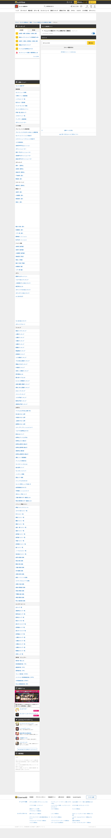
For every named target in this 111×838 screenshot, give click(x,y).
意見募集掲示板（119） (21, 664)
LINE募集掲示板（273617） (22, 680)
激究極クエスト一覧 (20, 537)
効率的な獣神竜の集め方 (21, 447)
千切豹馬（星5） (20, 175)
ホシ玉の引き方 (19, 296)
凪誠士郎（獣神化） (20, 172)
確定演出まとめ (19, 286)
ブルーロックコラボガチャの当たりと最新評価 (27, 132)
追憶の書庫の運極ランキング (22, 384)
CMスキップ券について (21, 494)
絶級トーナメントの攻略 (21, 577)
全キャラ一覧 (19, 607)
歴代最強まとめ (19, 374)
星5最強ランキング (20, 354)
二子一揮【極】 (19, 270)
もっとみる (36, 56)
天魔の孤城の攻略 (20, 567)
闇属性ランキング (20, 347)
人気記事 (21, 30)
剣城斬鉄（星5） (20, 230)
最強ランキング (54, 10)
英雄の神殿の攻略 (20, 590)
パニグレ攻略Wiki (33, 822)
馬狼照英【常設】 (20, 256)
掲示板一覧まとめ (20, 660)
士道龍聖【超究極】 (20, 253)
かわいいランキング (20, 391)
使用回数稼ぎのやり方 (21, 487)
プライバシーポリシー (41, 797)
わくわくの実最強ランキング (22, 381)
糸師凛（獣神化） (20, 169)
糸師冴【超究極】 (20, 250)
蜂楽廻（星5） (19, 179)
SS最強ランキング (20, 367)
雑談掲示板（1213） (20, 667)
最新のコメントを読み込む (69, 52)
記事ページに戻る (68, 130)
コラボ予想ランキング (21, 397)
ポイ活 (70, 2)
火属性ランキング (20, 334)
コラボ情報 (85, 10)
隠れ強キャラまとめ (20, 377)
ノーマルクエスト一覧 (21, 550)
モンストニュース (45, 10)
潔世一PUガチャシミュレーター (23, 152)
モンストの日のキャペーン (22, 109)
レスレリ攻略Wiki (55, 813)
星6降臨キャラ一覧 (20, 627)
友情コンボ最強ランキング (22, 371)
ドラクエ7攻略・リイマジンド (36, 805)
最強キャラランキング (21, 331)
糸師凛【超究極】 (20, 246)
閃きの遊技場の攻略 (20, 600)
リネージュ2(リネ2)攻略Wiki (57, 822)
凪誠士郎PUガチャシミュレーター (24, 159)
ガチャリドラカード (20, 324)
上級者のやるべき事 (20, 420)
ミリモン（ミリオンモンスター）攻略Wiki (81, 822)
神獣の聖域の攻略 (20, 597)
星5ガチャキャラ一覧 (21, 630)
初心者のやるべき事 (20, 414)
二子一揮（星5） (20, 233)
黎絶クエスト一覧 (20, 517)
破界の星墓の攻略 (20, 557)
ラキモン (73, 10)
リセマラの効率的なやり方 (22, 430)
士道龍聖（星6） (20, 195)
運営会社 (68, 797)
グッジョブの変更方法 (21, 460)
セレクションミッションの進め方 (24, 135)
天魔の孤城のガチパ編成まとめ (23, 497)
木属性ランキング (20, 341)
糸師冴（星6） (19, 192)
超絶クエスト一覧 (20, 530)
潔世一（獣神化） (20, 165)
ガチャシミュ (92, 10)
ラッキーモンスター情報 (21, 105)
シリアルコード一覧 (20, 99)
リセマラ (79, 10)
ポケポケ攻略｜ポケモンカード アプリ (80, 805)
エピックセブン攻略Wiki (56, 817)
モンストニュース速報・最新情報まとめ (28, 52)
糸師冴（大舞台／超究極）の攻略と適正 (28, 41)
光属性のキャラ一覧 (20, 647)
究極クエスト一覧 (20, 540)
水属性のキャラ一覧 (20, 640)
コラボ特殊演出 (19, 142)
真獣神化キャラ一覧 (20, 610)
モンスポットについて (21, 471)
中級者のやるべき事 (20, 417)
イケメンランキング (20, 394)
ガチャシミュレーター (21, 122)
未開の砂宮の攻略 (20, 574)
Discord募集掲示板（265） (22, 684)
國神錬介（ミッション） (21, 236)
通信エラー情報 (19, 477)
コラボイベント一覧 (20, 115)
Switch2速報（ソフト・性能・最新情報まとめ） (82, 802)
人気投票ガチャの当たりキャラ (23, 283)
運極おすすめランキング (25, 45)
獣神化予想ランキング (21, 401)
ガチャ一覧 (36, 10)
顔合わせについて (20, 434)
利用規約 (31, 797)
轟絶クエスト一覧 (20, 520)
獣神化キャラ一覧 (20, 617)
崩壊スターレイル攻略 (34, 809)
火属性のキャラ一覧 (20, 637)
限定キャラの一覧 (20, 620)
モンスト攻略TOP (20, 86)
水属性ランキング (20, 337)
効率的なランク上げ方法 (21, 437)
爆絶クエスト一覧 (20, 524)
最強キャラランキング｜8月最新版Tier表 (28, 37)
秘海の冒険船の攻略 (20, 587)
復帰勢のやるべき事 (20, 424)
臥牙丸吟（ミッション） (21, 240)
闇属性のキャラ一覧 (20, 650)
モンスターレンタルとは (21, 464)
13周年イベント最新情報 (21, 95)
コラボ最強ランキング (21, 357)
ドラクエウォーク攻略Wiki (35, 811)
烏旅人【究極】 (19, 260)
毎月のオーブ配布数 (20, 102)
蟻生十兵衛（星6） (20, 226)
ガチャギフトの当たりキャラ (22, 293)
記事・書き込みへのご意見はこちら (69, 134)
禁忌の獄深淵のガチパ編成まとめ (24, 501)
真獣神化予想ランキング (21, 404)
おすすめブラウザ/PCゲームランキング (27, 749)
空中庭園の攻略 (19, 570)
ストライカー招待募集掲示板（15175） (25, 677)
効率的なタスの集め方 (21, 440)
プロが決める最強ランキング (22, 361)
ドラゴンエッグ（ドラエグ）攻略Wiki (37, 820)
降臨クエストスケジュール (22, 507)
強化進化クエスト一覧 (21, 554)
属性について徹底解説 (21, 457)
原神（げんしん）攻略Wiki (35, 813)
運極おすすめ (62, 10)
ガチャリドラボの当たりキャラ (23, 289)
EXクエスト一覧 (19, 514)
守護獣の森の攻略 (20, 594)
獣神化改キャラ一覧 (20, 614)
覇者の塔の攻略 (19, 564)
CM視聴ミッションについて (22, 491)
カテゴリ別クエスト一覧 (21, 510)
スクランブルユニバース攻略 (22, 580)
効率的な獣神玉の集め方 (21, 444)
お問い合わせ (61, 797)
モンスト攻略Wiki (76, 809)
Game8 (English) (77, 797)
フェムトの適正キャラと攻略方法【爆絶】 (57, 31)
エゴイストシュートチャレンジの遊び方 (25, 139)
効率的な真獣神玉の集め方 (22, 454)
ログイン (93, 2)
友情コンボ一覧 (19, 654)
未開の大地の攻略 (20, 584)
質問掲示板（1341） (20, 670)
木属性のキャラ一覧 (20, 644)
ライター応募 (91, 797)
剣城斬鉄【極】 (19, 266)
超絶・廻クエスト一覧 (21, 527)
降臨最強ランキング (20, 351)
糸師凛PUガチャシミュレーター (23, 155)
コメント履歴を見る (68, 47)
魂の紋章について (20, 467)
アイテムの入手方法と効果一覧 (23, 410)
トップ (17, 10)
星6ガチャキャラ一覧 (21, 624)
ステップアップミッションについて (24, 427)
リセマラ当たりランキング (22, 279)
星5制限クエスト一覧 (21, 544)
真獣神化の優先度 (20, 450)
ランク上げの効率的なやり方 (26, 48)
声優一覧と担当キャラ (21, 112)
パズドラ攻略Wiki (55, 809)
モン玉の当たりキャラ (21, 321)
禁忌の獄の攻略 (19, 560)
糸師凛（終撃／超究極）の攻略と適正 (28, 33)
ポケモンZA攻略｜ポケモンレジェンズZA (38, 802)
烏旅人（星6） (19, 202)
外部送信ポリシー (52, 797)
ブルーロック (23, 10)
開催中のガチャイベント (21, 276)
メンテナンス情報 (20, 474)
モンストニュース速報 (21, 92)
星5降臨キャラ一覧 (20, 634)
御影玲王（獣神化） (20, 185)
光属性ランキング (20, 344)
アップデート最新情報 (21, 119)
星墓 (68, 10)
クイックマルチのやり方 (21, 481)
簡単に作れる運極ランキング (22, 387)
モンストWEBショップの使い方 (23, 484)
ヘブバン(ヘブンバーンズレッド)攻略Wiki (60, 820)
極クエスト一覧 (19, 547)
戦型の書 (30, 10)
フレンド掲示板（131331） (22, 674)
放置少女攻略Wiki (76, 820)
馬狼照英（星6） (20, 198)
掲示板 (33, 30)
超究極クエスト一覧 (20, 534)
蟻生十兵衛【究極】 (20, 263)
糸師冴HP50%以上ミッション (23, 145)
